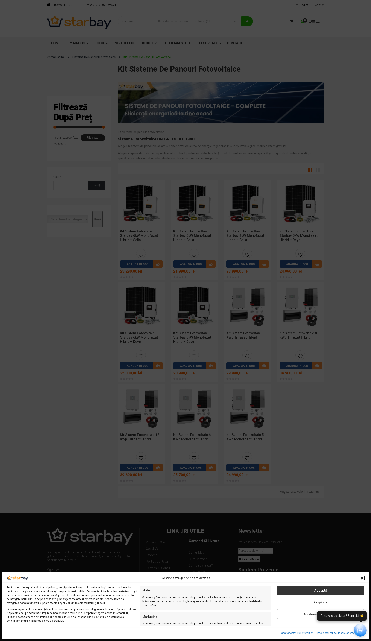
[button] (362, 578)
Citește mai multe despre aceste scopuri (340, 633)
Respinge (320, 602)
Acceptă (320, 590)
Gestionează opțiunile (320, 614)
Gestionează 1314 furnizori (297, 633)
